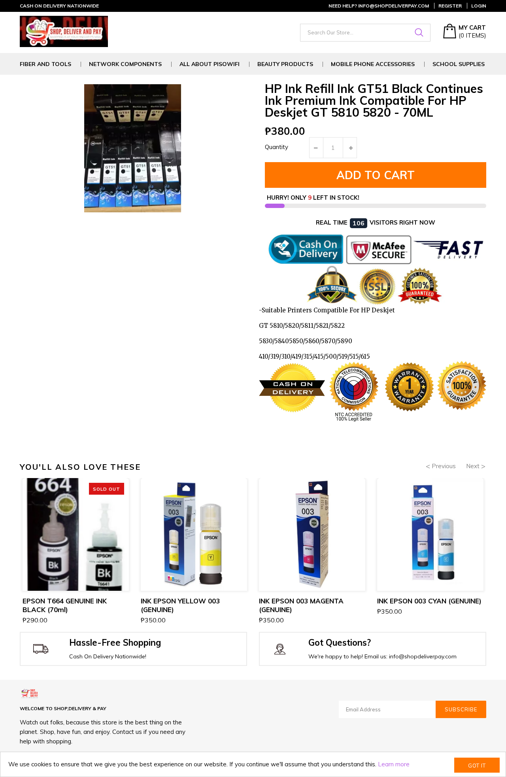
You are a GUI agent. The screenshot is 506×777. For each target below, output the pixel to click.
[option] (76, 552)
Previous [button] (444, 466)
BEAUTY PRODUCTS (285, 64)
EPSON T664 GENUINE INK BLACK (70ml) (65, 605)
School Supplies (458, 64)
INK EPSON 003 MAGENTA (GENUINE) (301, 605)
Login (478, 6)
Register (450, 6)
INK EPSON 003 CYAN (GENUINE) (429, 601)
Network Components (125, 64)
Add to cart (375, 175)
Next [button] (473, 466)
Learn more (394, 764)
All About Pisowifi (209, 64)
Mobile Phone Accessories (373, 64)
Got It (477, 765)
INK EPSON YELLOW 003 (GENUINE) (180, 605)
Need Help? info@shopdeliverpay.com (379, 6)
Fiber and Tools (45, 64)
